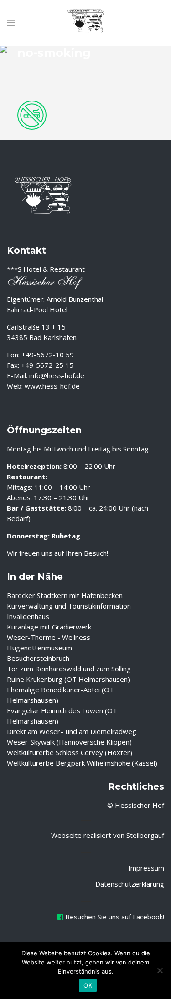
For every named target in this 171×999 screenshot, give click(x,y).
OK (87, 985)
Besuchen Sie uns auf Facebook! (113, 916)
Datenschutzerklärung (129, 883)
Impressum (146, 867)
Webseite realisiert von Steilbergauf (107, 835)
